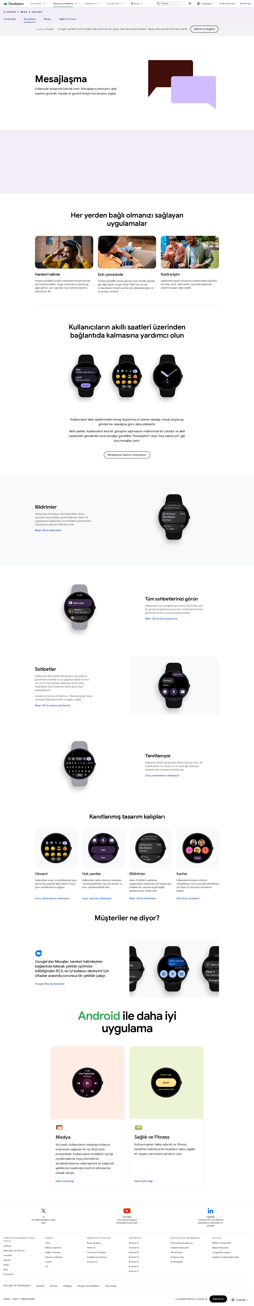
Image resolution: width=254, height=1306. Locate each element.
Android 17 (134, 1243)
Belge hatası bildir (220, 1247)
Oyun (47, 1243)
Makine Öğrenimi (53, 1247)
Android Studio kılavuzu (182, 1243)
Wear (23, 12)
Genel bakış (10, 19)
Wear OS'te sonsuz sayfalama (52, 705)
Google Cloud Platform (88, 1286)
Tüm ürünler (110, 1286)
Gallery (37, 12)
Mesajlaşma (30, 19)
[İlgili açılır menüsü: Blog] (143, 3)
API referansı (176, 1252)
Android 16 (134, 1247)
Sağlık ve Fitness (67, 19)
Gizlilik (48, 1261)
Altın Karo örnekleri (188, 898)
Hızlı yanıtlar (91, 874)
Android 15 (134, 1252)
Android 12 (134, 1266)
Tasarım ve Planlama (63, 3)
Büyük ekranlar (94, 1243)
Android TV (92, 1261)
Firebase (67, 1286)
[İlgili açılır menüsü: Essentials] (45, 3)
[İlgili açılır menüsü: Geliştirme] (99, 3)
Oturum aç (245, 3)
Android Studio (227, 3)
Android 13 (134, 1261)
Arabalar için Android (97, 1257)
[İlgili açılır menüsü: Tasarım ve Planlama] (77, 3)
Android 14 (134, 1257)
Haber (6, 1264)
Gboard (41, 874)
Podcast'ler (9, 1274)
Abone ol (218, 1298)
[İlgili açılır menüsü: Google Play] (123, 3)
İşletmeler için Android (14, 1250)
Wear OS (91, 1247)
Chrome (54, 1286)
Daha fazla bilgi (65, 1181)
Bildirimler (137, 874)
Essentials (36, 3)
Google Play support (221, 1252)
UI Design (10, 12)
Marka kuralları (28, 1299)
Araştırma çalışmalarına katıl (225, 1257)
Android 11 (134, 1271)
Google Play (113, 3)
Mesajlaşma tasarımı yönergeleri (127, 454)
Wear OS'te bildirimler (48, 530)
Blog (136, 3)
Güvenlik (8, 1255)
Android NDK (177, 1261)
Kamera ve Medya (53, 1257)
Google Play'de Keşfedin (50, 983)
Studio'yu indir (177, 1257)
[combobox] (170, 3)
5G (46, 1266)
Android (7, 1246)
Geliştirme (90, 3)
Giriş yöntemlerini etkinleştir (162, 775)
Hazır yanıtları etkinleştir (97, 898)
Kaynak (7, 1260)
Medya (47, 19)
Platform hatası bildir (221, 1243)
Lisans (15, 1299)
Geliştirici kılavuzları (180, 1247)
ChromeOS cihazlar (96, 1252)
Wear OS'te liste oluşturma (161, 618)
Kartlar (182, 874)
